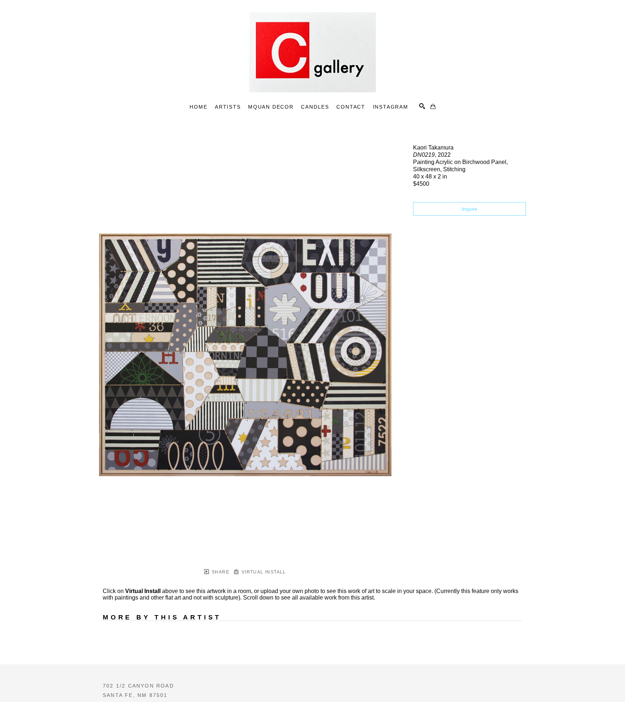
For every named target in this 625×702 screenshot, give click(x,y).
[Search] (422, 106)
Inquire (469, 209)
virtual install (263, 572)
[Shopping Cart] (432, 106)
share (219, 572)
